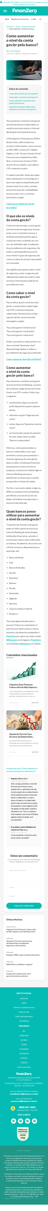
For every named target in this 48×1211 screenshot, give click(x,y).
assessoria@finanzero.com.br (24, 1101)
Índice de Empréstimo (24, 1016)
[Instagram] (27, 1121)
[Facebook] (13, 1121)
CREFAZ (24, 1062)
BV (24, 1031)
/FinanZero (35, 640)
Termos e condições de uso (24, 1007)
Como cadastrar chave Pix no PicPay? (23, 359)
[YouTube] (34, 1121)
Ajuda (24, 1003)
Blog (7, 19)
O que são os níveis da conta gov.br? (23, 94)
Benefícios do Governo (20, 19)
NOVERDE (24, 1049)
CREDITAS (24, 1035)
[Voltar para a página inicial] (25, 11)
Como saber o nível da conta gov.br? (23, 97)
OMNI (24, 1044)
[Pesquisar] (40, 19)
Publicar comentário (24, 906)
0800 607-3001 (27, 1107)
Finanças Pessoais (28, 26)
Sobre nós (24, 998)
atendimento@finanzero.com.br (24, 1094)
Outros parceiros (24, 1067)
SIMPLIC (24, 1058)
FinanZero (10, 26)
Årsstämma (24, 1021)
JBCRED (24, 1040)
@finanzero (11, 640)
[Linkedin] (20, 1121)
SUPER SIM (24, 1053)
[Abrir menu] (5, 11)
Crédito (34, 19)
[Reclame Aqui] (23, 1134)
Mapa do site (24, 1012)
